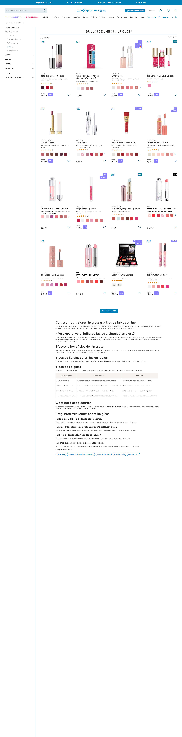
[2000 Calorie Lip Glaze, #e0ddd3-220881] (149, 154)
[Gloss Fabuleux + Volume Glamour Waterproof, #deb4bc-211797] (82, 88)
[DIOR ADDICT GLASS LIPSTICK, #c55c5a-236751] (171, 215)
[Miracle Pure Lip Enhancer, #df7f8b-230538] (127, 154)
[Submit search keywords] (44, 10)
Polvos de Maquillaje (103, 454)
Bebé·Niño (133, 17)
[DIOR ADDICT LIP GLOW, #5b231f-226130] (101, 281)
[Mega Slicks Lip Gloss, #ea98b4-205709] (91, 220)
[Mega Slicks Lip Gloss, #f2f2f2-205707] (82, 220)
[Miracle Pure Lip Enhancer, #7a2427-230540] (136, 154)
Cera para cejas (133, 454)
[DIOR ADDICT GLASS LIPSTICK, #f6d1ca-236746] (149, 215)
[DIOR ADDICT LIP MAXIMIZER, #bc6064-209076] (61, 216)
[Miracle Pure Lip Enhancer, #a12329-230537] (122, 154)
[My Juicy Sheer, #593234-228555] (56, 154)
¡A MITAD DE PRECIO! (32, 17)
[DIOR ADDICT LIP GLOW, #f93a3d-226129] (96, 281)
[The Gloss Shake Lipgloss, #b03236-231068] (61, 284)
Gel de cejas (61, 454)
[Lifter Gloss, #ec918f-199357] (131, 87)
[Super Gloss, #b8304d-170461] (91, 154)
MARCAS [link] (45, 17)
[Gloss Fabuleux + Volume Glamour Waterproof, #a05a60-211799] (91, 88)
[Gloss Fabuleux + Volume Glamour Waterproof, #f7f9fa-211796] (78, 88)
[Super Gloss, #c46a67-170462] (96, 154)
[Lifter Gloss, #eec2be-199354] (118, 87)
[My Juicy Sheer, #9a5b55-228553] (47, 154)
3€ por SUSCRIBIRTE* (43, 3)
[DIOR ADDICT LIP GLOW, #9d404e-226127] (87, 281)
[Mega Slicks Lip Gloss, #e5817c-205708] (87, 220)
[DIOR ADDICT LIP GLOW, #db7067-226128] (91, 281)
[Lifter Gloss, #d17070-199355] (122, 87)
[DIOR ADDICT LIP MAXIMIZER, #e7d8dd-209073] (47, 216)
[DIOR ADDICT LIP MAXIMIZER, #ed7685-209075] (56, 216)
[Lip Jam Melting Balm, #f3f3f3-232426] (149, 286)
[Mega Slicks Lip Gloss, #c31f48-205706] (78, 220)
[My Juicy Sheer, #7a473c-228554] (51, 154)
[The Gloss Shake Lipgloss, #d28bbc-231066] (51, 284)
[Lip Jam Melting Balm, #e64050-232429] (162, 286)
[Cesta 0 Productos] (176, 10)
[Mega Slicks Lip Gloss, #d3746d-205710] (96, 220)
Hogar (142, 17)
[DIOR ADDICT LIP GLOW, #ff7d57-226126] (82, 281)
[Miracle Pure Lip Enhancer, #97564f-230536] (118, 154)
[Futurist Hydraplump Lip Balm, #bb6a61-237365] (122, 218)
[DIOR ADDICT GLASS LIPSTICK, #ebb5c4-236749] (162, 215)
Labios (17, 22)
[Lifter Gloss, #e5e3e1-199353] (113, 87)
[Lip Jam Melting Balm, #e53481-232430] (167, 286)
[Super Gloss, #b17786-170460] (87, 154)
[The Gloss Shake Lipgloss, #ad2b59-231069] (65, 284)
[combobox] (26, 10)
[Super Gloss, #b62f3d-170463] (101, 154)
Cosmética (66, 17)
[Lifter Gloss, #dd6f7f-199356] (127, 87)
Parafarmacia (122, 17)
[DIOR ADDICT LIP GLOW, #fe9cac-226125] (78, 281)
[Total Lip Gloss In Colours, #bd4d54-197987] (51, 87)
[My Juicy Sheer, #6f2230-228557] (65, 154)
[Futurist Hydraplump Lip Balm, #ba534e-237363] (113, 218)
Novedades (152, 17)
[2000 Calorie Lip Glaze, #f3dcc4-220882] (153, 154)
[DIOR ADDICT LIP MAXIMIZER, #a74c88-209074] (51, 216)
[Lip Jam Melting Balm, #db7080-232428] (158, 286)
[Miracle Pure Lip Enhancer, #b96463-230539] (131, 154)
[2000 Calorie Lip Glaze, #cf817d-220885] (167, 154)
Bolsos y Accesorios (13, 17)
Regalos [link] (174, 17)
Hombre (111, 17)
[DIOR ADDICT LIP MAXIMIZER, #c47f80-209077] (65, 216)
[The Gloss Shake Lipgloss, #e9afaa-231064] (42, 284)
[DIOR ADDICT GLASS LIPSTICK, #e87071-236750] (167, 215)
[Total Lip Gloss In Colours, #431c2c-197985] (42, 87)
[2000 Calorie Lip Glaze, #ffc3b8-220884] (162, 154)
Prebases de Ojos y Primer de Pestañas (81, 454)
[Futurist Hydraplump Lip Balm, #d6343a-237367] (131, 218)
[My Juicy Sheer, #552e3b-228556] (61, 154)
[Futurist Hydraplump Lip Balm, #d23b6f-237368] (136, 218)
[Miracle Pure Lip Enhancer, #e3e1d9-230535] (113, 154)
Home (6, 22)
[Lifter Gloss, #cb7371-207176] (136, 87)
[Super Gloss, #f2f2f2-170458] (78, 154)
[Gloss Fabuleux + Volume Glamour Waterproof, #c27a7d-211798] (87, 88)
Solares (85, 17)
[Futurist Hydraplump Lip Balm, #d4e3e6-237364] (118, 218)
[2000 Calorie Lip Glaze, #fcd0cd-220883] (158, 154)
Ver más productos (109, 311)
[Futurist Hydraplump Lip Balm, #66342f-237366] (127, 218)
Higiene (102, 17)
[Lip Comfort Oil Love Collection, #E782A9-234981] (149, 85)
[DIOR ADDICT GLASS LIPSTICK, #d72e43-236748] (158, 215)
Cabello (94, 17)
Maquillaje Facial (119, 454)
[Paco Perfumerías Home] (91, 10)
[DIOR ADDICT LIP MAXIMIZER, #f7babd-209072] (42, 216)
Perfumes (56, 17)
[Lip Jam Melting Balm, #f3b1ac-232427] (153, 286)
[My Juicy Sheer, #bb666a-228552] (42, 154)
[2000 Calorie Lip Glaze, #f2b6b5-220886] (171, 154)
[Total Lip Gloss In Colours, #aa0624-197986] (47, 87)
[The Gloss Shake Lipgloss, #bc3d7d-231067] (56, 284)
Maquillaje (76, 17)
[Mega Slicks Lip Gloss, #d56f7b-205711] (101, 220)
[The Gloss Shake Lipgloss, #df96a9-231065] (47, 284)
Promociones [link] (164, 17)
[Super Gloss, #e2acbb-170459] (82, 154)
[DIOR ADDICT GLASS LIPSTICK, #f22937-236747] (153, 215)
